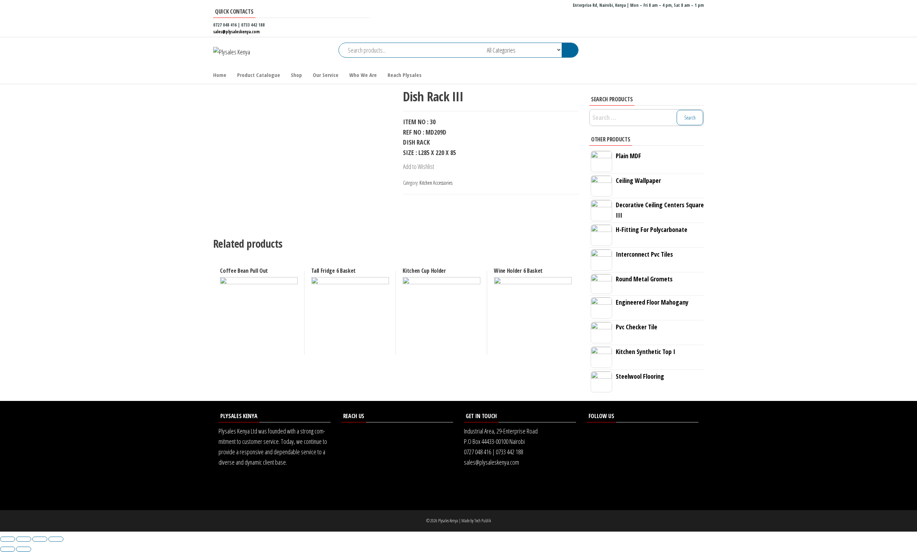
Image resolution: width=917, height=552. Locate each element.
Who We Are (363, 74)
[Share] (23, 539)
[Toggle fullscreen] (39, 539)
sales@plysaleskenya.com (236, 32)
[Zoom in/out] (55, 539)
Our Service (326, 74)
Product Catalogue (258, 74)
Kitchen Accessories (435, 182)
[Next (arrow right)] (23, 549)
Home (219, 74)
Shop (296, 74)
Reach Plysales (405, 74)
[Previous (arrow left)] (7, 549)
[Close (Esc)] (7, 539)
